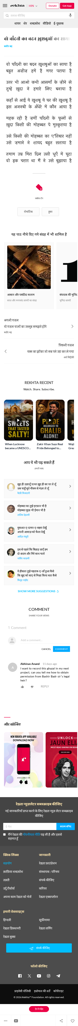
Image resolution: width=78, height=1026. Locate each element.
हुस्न (50, 211)
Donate (53, 5)
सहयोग (7, 863)
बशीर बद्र (8, 46)
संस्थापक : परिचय (49, 871)
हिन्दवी (7, 919)
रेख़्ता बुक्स (9, 936)
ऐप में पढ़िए (39, 1008)
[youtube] (39, 976)
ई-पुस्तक (59, 23)
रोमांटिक (28, 211)
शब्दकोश (35, 23)
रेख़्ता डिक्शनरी (12, 928)
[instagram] (48, 976)
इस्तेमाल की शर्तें (42, 991)
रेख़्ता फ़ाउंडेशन (48, 863)
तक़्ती (6, 880)
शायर (17, 23)
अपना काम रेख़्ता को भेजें (17, 896)
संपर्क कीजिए (46, 880)
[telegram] (58, 976)
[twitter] (29, 976)
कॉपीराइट (58, 991)
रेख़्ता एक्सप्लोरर (48, 896)
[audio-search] (70, 15)
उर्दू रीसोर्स (9, 888)
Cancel (46, 648)
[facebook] (20, 976)
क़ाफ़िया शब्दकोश (13, 871)
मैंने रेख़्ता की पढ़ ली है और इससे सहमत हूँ (35, 836)
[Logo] (17, 6)
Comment (61, 648)
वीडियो (47, 23)
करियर (43, 888)
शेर (25, 23)
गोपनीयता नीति (31, 834)
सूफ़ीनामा (44, 919)
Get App (67, 5)
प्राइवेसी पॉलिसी (22, 991)
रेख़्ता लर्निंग (45, 928)
